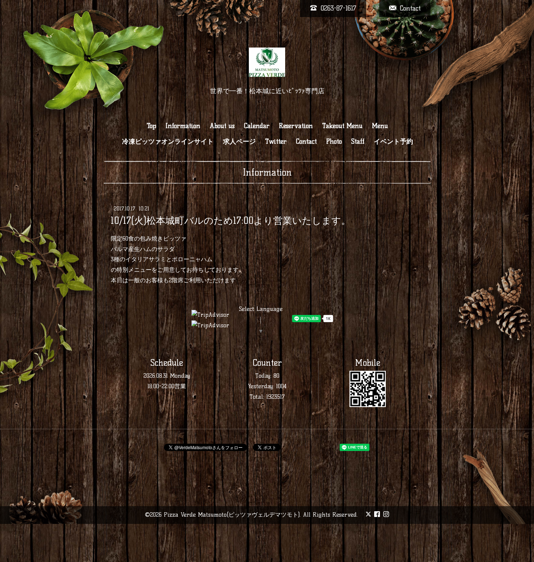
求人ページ (239, 141)
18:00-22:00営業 (166, 386)
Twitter (276, 141)
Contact (306, 141)
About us (222, 126)
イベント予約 (393, 141)
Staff (357, 141)
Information (183, 126)
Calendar (257, 126)
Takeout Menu (342, 126)
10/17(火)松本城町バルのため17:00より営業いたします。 (231, 220)
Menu (380, 126)
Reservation (296, 126)
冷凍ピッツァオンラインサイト (168, 141)
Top (151, 126)
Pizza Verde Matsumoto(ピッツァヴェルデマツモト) (232, 514)
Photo (334, 141)
